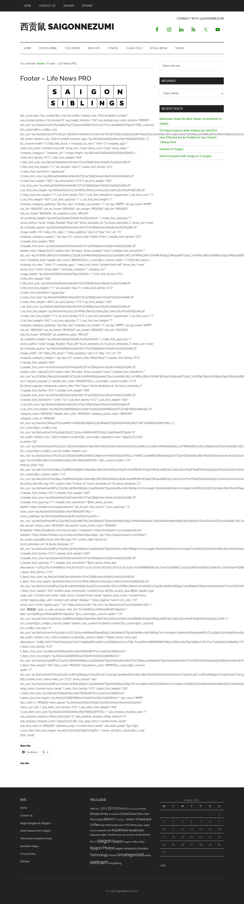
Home (23, 807)
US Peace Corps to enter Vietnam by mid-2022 (188, 130)
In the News (130, 825)
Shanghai (143, 848)
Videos (147, 855)
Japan (146, 825)
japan (140, 825)
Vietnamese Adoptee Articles (36, 838)
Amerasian (114, 814)
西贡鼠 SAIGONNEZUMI (67, 26)
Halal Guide (111, 825)
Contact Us (26, 815)
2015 (126, 808)
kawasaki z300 (104, 830)
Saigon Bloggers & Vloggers (35, 823)
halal (102, 825)
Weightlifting (115, 863)
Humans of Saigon (171, 149)
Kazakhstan (120, 830)
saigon (104, 841)
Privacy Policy (28, 853)
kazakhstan (136, 830)
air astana (134, 809)
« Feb (162, 865)
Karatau (93, 830)
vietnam (99, 862)
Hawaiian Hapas (29, 846)
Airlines (142, 808)
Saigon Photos (102, 848)
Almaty (94, 813)
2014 (119, 808)
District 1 (121, 819)
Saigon (117, 841)
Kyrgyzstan (95, 834)
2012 (104, 808)
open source (108, 834)
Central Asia (128, 813)
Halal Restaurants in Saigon (35, 830)
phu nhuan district (140, 834)
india (120, 825)
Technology (99, 855)
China (139, 813)
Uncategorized (130, 854)
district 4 (131, 819)
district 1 (110, 819)
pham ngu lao (123, 835)
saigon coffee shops (134, 841)
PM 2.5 (93, 841)
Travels (112, 855)
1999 (92, 808)
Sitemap (24, 861)
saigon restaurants (126, 848)
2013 (112, 808)
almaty (104, 813)
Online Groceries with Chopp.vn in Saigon (185, 156)
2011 (97, 809)
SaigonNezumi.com (126, 891)
